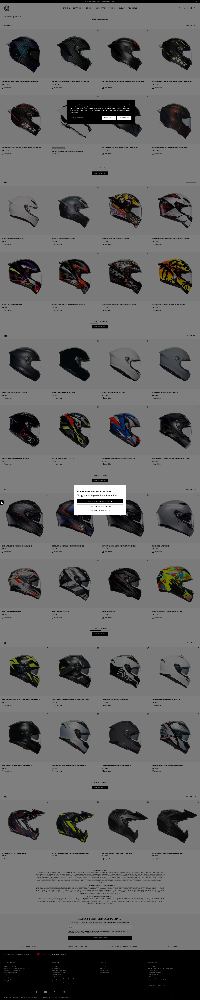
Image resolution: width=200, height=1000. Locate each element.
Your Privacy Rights (77, 117)
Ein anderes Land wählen (100, 510)
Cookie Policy (125, 110)
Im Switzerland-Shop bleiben (100, 506)
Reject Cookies (108, 117)
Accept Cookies (124, 117)
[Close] (123, 487)
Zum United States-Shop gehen (100, 501)
